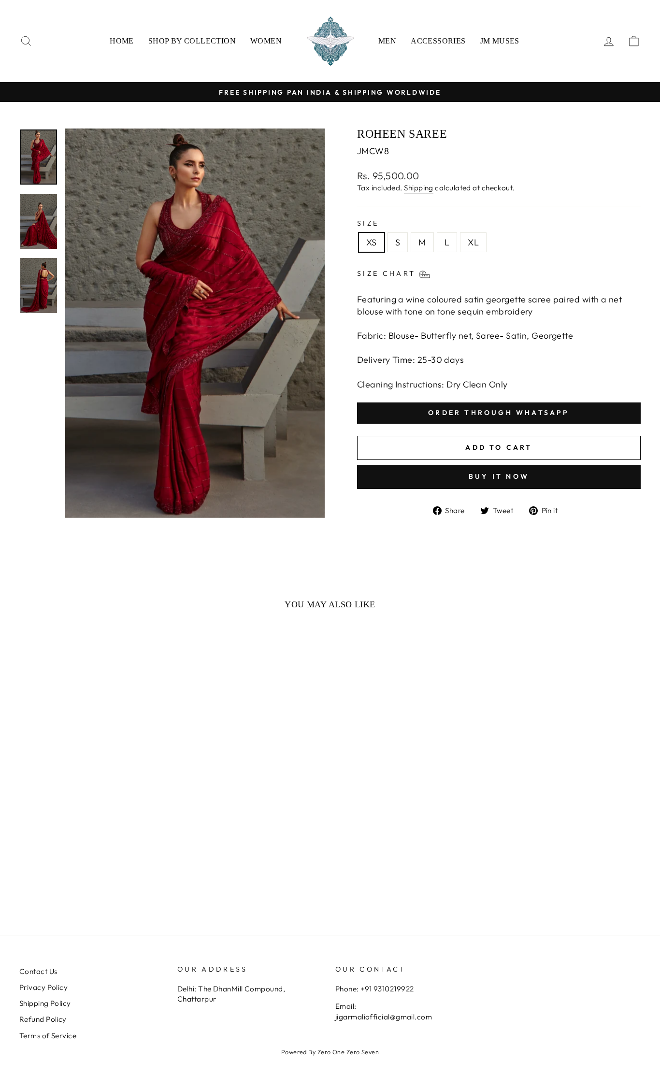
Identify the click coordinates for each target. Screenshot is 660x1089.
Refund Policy (43, 1019)
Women (266, 41)
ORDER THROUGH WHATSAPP (498, 412)
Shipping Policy (45, 1003)
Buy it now (499, 476)
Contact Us (38, 971)
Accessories (438, 41)
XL (473, 242)
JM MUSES (499, 41)
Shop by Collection (192, 41)
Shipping (418, 187)
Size (368, 223)
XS (371, 242)
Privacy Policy (43, 987)
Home (122, 41)
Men (387, 41)
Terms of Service (47, 1035)
